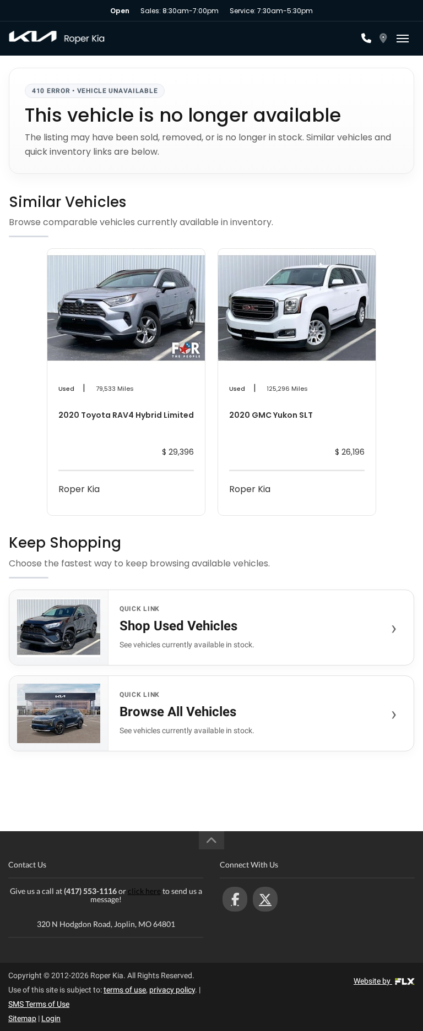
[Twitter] (265, 899)
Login (51, 1018)
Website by (373, 981)
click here (144, 891)
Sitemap (22, 1018)
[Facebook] (235, 899)
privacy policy (172, 989)
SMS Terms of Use (38, 1004)
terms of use (125, 989)
